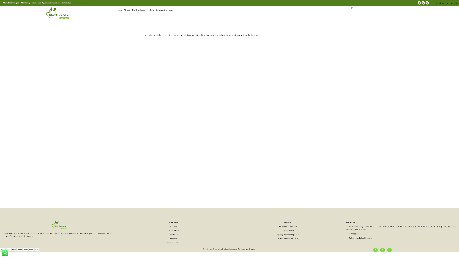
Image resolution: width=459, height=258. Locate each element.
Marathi (453, 3)
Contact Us (161, 10)
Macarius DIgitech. (248, 249)
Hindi (447, 3)
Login (171, 10)
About (127, 10)
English (440, 3)
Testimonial (173, 235)
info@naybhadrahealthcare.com (361, 238)
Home (119, 10)
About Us (174, 226)
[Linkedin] (419, 3)
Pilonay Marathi (173, 243)
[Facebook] (423, 3)
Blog (151, 10)
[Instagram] (427, 3)
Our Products (138, 10)
